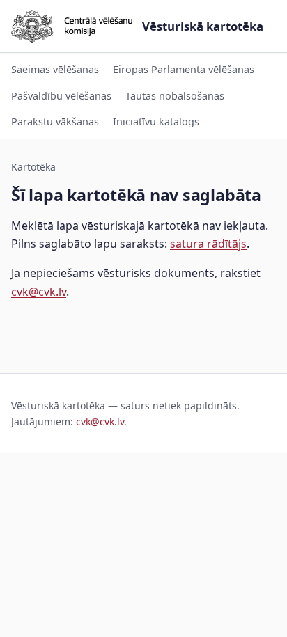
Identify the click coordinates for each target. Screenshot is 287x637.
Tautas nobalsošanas (174, 95)
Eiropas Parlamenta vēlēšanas (183, 69)
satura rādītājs (208, 243)
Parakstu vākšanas (55, 121)
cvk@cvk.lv (38, 291)
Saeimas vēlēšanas (55, 69)
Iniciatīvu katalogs (156, 121)
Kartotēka (33, 166)
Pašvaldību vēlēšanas (61, 95)
